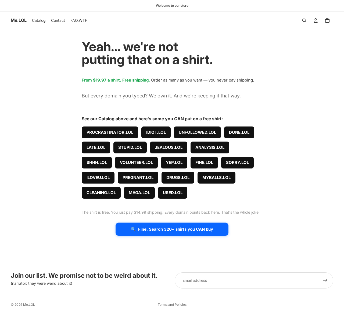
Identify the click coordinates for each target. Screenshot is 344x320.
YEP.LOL (174, 162)
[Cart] (327, 20)
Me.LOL (29, 305)
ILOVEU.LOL (98, 177)
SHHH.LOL (97, 162)
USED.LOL (172, 192)
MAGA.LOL (139, 192)
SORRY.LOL (237, 162)
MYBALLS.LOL (216, 177)
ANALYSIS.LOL (209, 147)
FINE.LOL (204, 162)
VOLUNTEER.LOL (136, 162)
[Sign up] (325, 280)
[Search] (304, 20)
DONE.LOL (239, 132)
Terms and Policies (172, 305)
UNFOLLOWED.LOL (197, 132)
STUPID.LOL (130, 147)
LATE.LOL (96, 147)
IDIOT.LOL (156, 132)
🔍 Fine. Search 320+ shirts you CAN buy (172, 229)
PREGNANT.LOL (138, 177)
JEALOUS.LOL (168, 147)
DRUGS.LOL (177, 177)
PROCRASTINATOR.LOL (110, 132)
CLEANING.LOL (101, 192)
